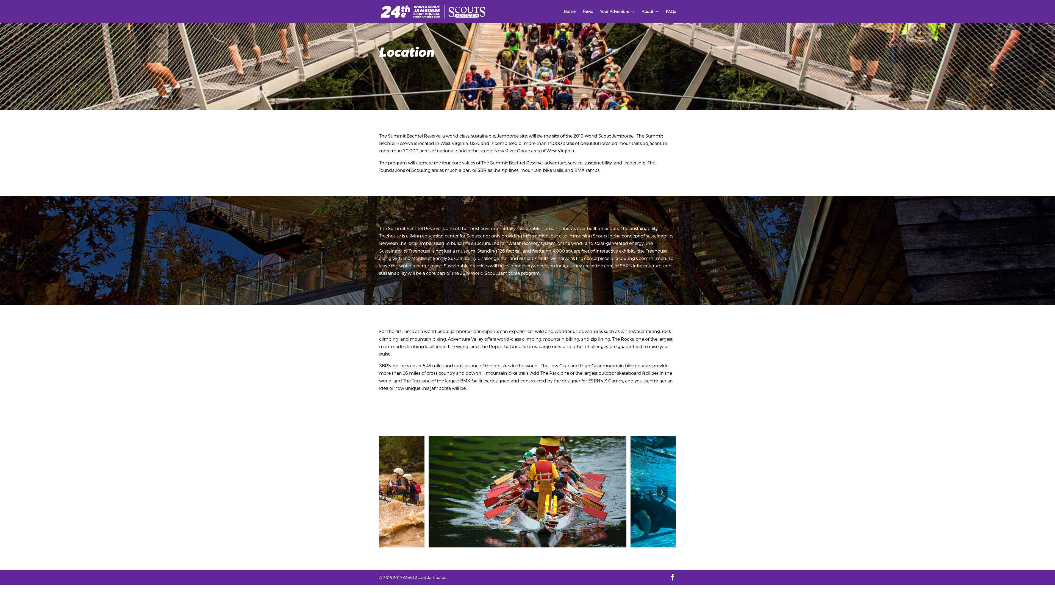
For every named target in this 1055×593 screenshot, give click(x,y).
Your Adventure (614, 12)
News (588, 12)
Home (570, 12)
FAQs (671, 12)
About (647, 12)
